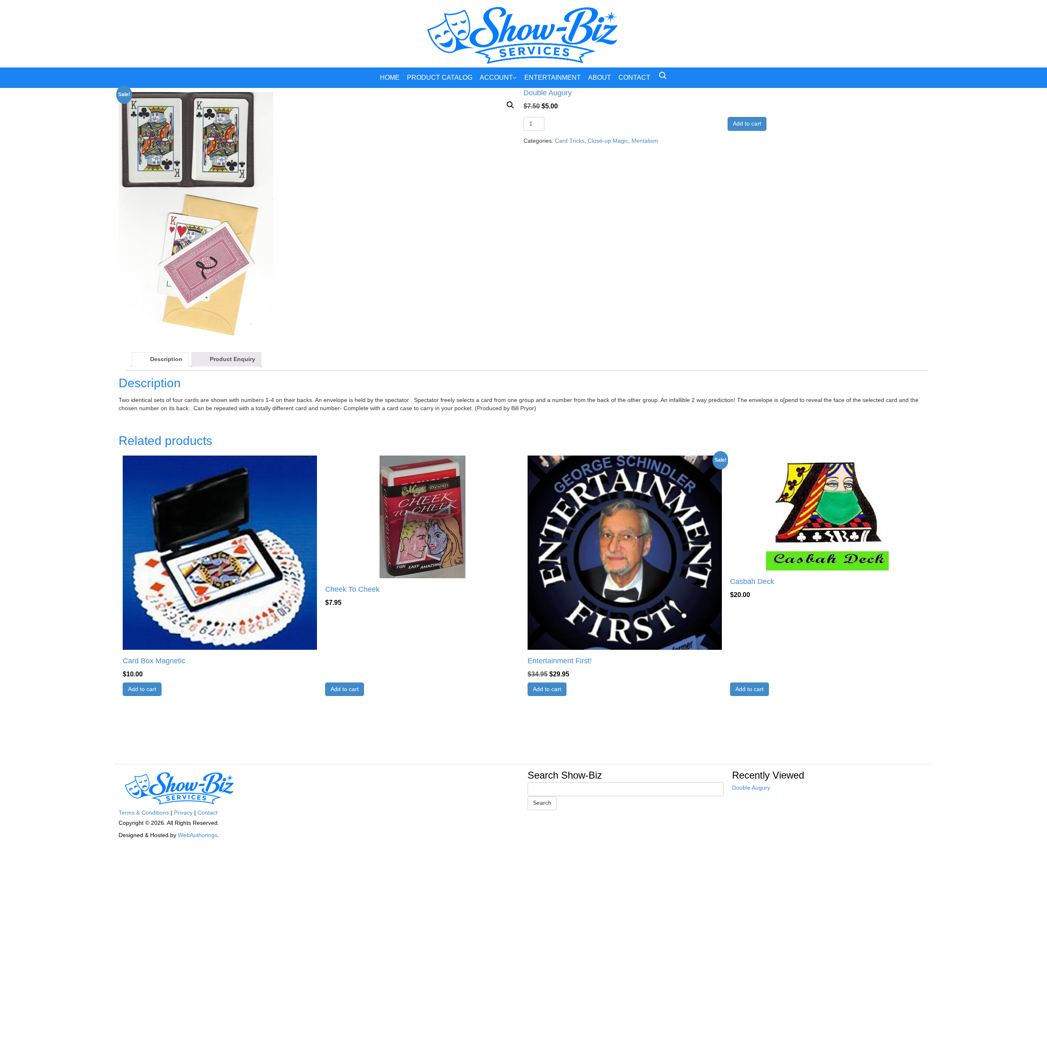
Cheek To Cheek (352, 589)
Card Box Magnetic (154, 661)
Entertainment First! (560, 661)
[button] (510, 105)
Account (496, 77)
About (599, 77)
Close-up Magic (608, 140)
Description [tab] (166, 359)
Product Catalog (439, 77)
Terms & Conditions (144, 812)
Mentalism (644, 140)
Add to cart (747, 123)
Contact (634, 77)
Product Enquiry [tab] (232, 359)
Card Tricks (569, 140)
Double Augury (751, 787)
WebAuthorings (198, 835)
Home (390, 77)
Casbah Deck (752, 581)
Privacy (183, 812)
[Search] (662, 75)
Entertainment (552, 77)
